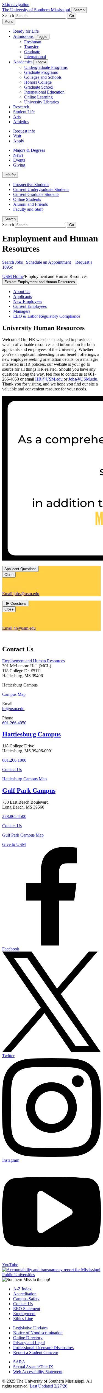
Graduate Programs (41, 72)
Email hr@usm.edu (19, 628)
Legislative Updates (30, 1328)
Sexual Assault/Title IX (33, 1366)
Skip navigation (15, 4)
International (35, 56)
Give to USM (14, 844)
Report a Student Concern (35, 1352)
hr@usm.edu (13, 708)
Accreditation (25, 1293)
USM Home (13, 276)
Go (71, 16)
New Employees (27, 301)
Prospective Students (31, 184)
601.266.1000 (14, 760)
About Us (21, 291)
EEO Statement (26, 1308)
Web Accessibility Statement (37, 1371)
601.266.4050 (14, 723)
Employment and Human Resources (33, 660)
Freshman (32, 42)
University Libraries (41, 102)
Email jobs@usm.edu (20, 593)
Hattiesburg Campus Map (24, 778)
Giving (19, 165)
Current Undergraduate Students (41, 189)
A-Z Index (22, 1289)
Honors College (38, 82)
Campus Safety (26, 1298)
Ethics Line (23, 1318)
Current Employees (30, 306)
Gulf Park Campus (28, 790)
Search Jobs (12, 262)
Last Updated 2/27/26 (48, 1386)
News (18, 155)
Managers (21, 311)
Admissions (23, 36)
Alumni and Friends (30, 204)
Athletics (21, 121)
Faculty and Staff (28, 209)
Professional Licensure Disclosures (43, 1347)
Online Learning (38, 97)
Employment (24, 1313)
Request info (24, 131)
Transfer (31, 46)
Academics (22, 62)
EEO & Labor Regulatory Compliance (46, 316)
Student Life (24, 111)
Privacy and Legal (29, 1342)
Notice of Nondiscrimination (38, 1332)
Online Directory (28, 1337)
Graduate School (38, 87)
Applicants (22, 296)
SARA (19, 1362)
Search (10, 219)
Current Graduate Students (36, 194)
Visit (17, 136)
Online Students (27, 199)
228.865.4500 (14, 816)
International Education (44, 92)
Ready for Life (26, 31)
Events (19, 160)
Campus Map (14, 694)
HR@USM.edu (49, 379)
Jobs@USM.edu (82, 379)
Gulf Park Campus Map (23, 835)
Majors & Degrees (29, 150)
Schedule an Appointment (49, 262)
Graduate (32, 51)
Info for (10, 175)
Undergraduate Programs (46, 67)
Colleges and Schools (43, 77)
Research (21, 107)
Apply (18, 141)
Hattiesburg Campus (31, 734)
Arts (17, 116)
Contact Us (12, 769)
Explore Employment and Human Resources (39, 282)
